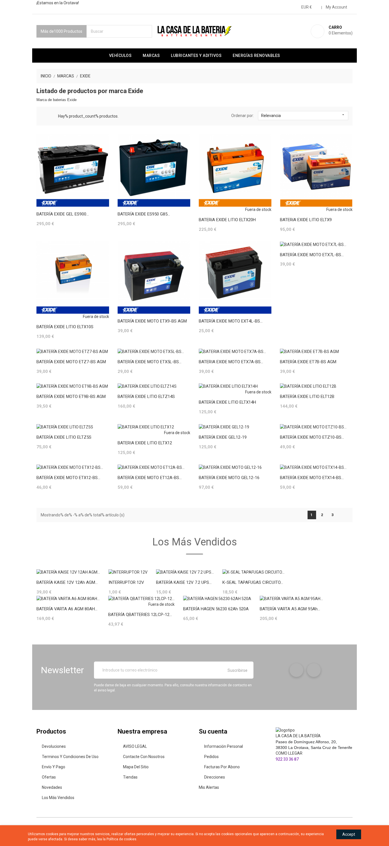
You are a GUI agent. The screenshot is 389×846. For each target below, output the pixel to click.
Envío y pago (53, 767)
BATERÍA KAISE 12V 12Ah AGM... (67, 582)
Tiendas (130, 777)
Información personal (223, 746)
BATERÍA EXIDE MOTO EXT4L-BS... (231, 321)
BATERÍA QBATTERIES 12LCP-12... (140, 614)
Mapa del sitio (136, 767)
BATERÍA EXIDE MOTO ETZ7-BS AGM (71, 361)
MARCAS (151, 55)
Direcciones (214, 777)
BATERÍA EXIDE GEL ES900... (62, 214)
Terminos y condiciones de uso (70, 756)
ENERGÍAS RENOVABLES (256, 55)
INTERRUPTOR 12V (126, 582)
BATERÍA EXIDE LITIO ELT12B (307, 396)
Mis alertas (209, 787)
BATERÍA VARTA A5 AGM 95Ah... (290, 608)
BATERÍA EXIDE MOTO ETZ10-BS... (312, 437)
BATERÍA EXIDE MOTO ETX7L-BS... (312, 254)
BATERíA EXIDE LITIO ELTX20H (227, 219)
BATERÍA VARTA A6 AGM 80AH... (66, 608)
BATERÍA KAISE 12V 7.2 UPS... (184, 582)
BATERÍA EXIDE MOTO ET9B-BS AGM (71, 396)
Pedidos (211, 756)
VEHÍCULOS (120, 55)
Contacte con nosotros (144, 756)
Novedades (52, 787)
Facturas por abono (222, 767)
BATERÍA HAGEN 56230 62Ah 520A (216, 608)
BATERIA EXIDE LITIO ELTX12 (145, 442)
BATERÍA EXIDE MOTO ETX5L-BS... (149, 361)
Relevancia (303, 115)
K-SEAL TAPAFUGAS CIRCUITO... (252, 582)
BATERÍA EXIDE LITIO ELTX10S (64, 326)
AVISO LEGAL (135, 746)
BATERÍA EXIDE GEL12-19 (223, 437)
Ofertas (49, 777)
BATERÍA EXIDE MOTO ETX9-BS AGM (152, 321)
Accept (348, 834)
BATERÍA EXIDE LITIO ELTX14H (227, 402)
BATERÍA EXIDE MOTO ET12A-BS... (150, 477)
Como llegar (289, 753)
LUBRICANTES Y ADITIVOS (196, 55)
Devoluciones (54, 746)
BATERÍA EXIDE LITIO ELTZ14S (146, 396)
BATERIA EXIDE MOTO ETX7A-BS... (231, 361)
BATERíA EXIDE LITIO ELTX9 (306, 219)
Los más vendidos (58, 797)
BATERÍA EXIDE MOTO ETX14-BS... (312, 477)
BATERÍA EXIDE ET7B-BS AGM (308, 361)
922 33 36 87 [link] (287, 759)
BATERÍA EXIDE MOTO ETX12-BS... (68, 477)
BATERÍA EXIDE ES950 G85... (144, 214)
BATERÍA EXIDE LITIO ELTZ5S (63, 437)
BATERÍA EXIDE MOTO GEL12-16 (229, 477)
